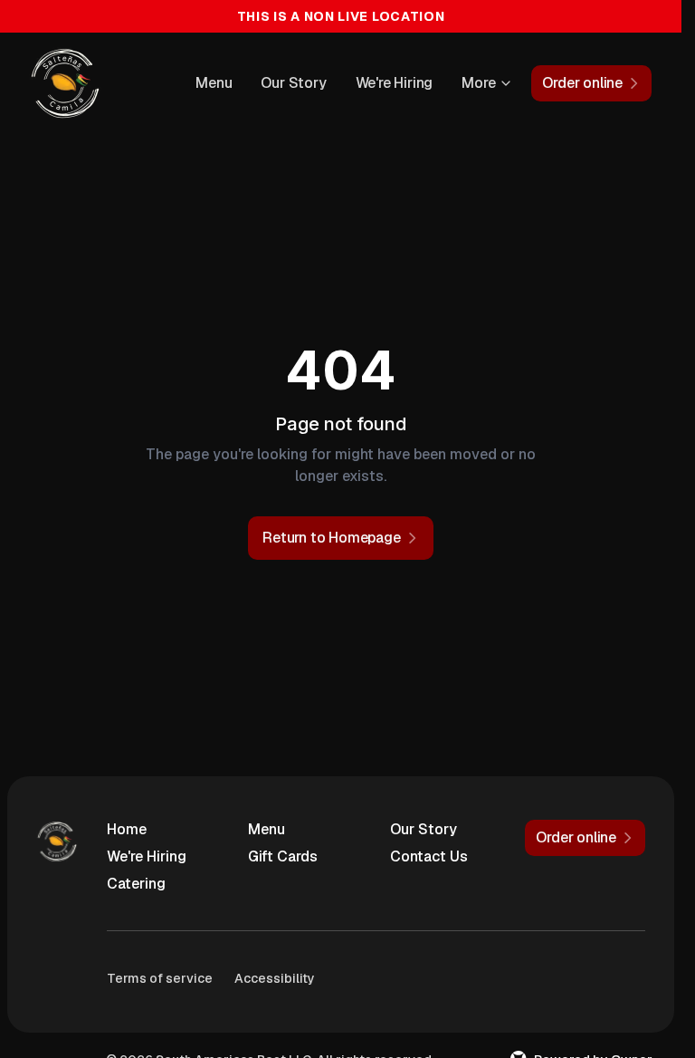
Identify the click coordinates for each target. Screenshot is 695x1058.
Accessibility (274, 978)
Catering (136, 883)
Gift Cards (283, 856)
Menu (213, 82)
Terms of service (160, 978)
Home (127, 829)
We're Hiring (394, 82)
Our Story (293, 82)
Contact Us (429, 856)
